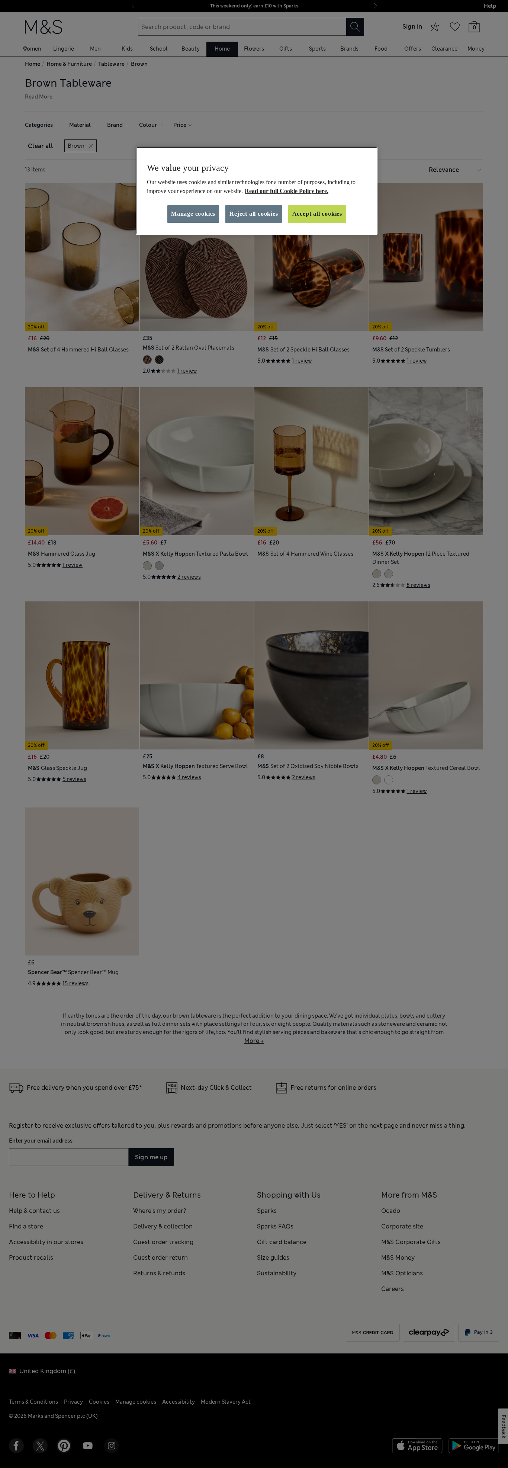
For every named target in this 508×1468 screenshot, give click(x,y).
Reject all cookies (253, 214)
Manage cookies (193, 214)
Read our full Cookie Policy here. (286, 191)
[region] (256, 191)
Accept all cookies (317, 214)
